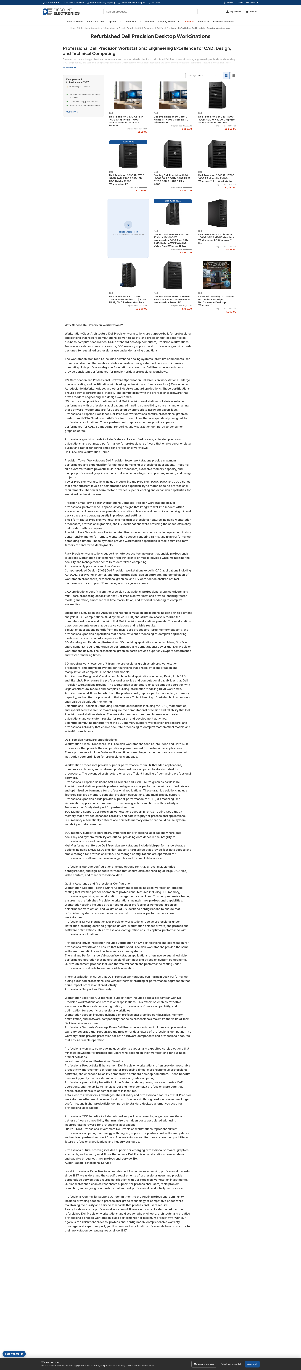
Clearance (188, 21)
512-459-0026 (252, 3)
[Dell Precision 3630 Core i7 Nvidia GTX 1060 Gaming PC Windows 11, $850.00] (172, 95)
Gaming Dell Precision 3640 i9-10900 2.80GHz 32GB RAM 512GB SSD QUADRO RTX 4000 (172, 180)
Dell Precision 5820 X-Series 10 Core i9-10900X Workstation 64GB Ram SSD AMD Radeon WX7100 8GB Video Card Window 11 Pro (171, 240)
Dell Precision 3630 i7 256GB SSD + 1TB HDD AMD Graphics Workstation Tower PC (172, 299)
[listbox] (208, 75)
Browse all (203, 21)
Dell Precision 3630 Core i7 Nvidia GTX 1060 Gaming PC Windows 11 (171, 119)
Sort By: (192, 75)
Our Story (71, 112)
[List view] (233, 75)
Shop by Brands (166, 21)
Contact (240, 3)
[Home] (61, 11)
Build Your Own (95, 21)
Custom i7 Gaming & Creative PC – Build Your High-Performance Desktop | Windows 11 (216, 301)
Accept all (252, 1364)
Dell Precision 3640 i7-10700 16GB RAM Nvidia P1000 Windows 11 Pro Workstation (216, 178)
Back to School (75, 21)
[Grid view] (226, 75)
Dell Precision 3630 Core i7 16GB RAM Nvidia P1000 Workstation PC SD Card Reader (126, 121)
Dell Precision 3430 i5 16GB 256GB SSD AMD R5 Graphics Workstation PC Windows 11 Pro (216, 239)
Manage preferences (204, 1364)
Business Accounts (223, 21)
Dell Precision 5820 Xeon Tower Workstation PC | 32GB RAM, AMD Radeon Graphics (127, 299)
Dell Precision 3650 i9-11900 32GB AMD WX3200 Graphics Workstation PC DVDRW (216, 119)
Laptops (112, 21)
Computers (131, 21)
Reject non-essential (231, 1364)
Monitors (149, 21)
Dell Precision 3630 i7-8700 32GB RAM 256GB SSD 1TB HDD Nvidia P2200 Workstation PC (126, 180)
